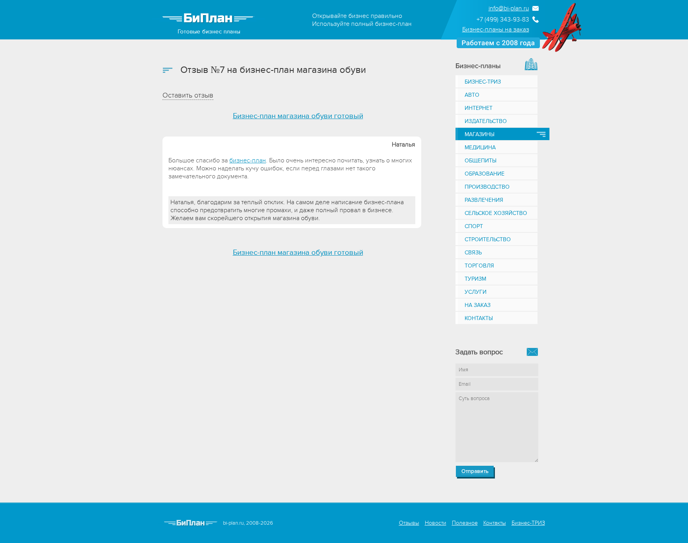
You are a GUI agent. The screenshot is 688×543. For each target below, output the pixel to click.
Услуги (476, 292)
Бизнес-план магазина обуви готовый (298, 116)
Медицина (480, 147)
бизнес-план (247, 160)
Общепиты (480, 160)
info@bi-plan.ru (509, 8)
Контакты (479, 318)
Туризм (475, 278)
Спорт (474, 226)
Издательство (486, 121)
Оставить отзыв (187, 95)
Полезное (465, 523)
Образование (484, 173)
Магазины (479, 134)
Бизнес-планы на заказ (495, 29)
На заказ (478, 305)
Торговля (479, 265)
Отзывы (409, 523)
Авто (472, 95)
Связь (473, 252)
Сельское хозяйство (496, 213)
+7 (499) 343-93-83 (503, 19)
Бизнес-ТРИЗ (483, 81)
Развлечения (484, 200)
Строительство (488, 239)
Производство (487, 187)
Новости (435, 523)
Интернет (479, 108)
